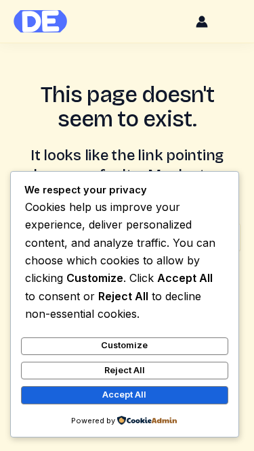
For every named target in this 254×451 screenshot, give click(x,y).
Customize (124, 345)
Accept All (124, 394)
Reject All (124, 370)
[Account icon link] (202, 22)
